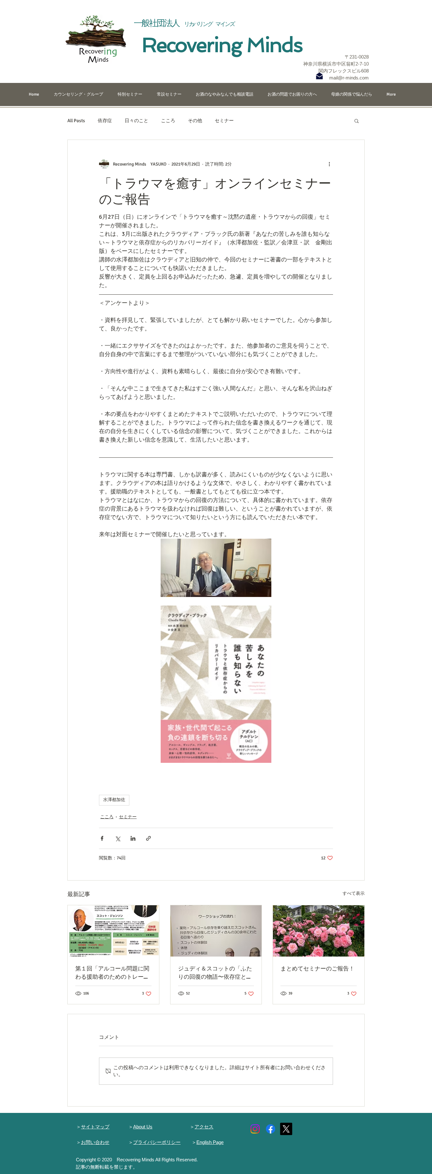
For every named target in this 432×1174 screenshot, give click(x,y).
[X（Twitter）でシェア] (117, 838)
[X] (286, 1129)
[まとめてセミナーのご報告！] (318, 931)
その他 (195, 120)
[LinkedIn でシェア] (133, 838)
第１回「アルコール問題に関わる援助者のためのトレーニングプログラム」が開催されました (112, 972)
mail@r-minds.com (349, 77)
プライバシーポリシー (157, 1142)
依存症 (105, 120)
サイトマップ (95, 1126)
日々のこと (136, 120)
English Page (210, 1142)
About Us (142, 1126)
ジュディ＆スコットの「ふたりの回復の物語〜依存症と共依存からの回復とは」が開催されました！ (215, 972)
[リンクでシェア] (148, 838)
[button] (357, 120)
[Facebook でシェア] (102, 838)
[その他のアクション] (329, 164)
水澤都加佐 (114, 799)
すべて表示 (354, 893)
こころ (168, 120)
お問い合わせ (95, 1142)
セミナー (224, 120)
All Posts (76, 120)
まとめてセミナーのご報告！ (318, 968)
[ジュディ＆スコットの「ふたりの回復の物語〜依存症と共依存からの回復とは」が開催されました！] (216, 931)
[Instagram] (255, 1129)
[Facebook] (270, 1129)
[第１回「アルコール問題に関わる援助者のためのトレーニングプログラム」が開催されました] (113, 931)
